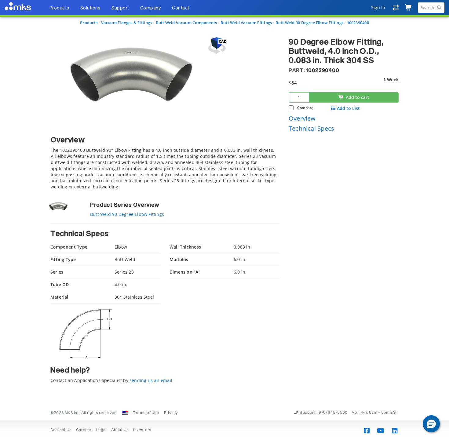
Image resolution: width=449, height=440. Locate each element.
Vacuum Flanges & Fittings (126, 22)
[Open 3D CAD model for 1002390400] (217, 45)
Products (88, 22)
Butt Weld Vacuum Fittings (246, 22)
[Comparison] (396, 7)
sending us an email (151, 380)
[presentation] (224, 220)
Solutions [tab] (90, 8)
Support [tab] (120, 8)
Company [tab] (150, 8)
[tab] (165, 160)
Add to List (348, 108)
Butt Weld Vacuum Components (186, 22)
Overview (302, 118)
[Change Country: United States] (125, 413)
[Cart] (408, 7)
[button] (431, 423)
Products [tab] (59, 8)
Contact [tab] (180, 8)
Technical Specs (311, 128)
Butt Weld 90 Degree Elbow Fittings (309, 22)
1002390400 (358, 22)
